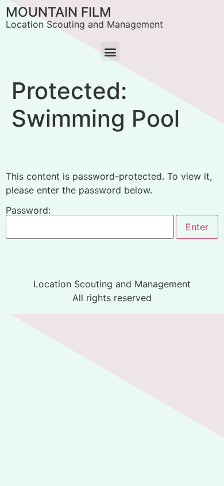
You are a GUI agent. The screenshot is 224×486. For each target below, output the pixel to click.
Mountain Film (58, 12)
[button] (110, 51)
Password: (28, 211)
